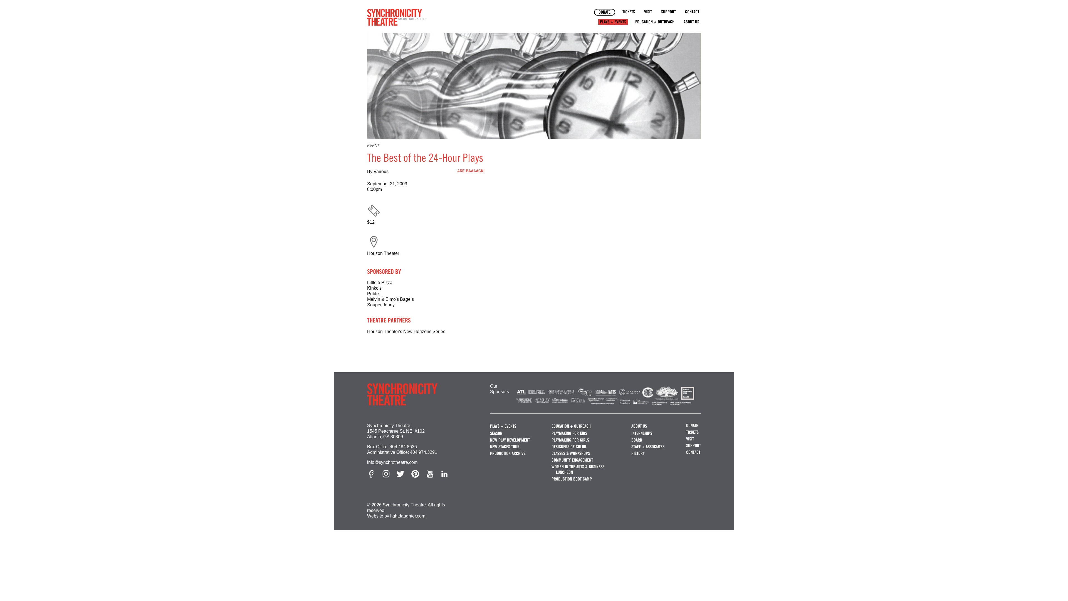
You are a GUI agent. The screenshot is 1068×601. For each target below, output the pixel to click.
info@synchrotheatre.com (392, 462)
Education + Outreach (654, 21)
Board (636, 440)
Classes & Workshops (571, 453)
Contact (692, 11)
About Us (691, 21)
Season (496, 433)
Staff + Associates (647, 446)
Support (668, 11)
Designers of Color (569, 446)
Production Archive (507, 453)
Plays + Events (613, 21)
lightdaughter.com (407, 516)
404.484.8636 (403, 446)
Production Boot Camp (572, 479)
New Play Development (510, 440)
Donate (604, 12)
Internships (641, 433)
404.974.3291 (423, 452)
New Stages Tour (505, 446)
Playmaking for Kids (569, 433)
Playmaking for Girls (570, 440)
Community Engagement (572, 460)
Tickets (628, 11)
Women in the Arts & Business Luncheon (578, 469)
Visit (648, 11)
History (638, 453)
